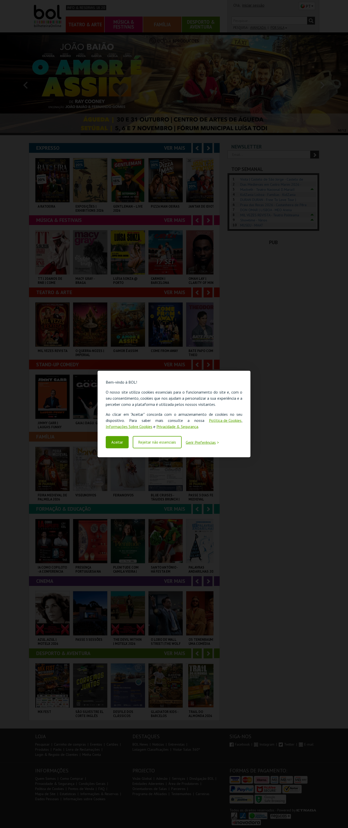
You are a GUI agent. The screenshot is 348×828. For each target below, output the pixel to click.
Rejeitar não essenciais (157, 442)
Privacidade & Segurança (177, 426)
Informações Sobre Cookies (129, 426)
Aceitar (117, 442)
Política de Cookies (225, 420)
